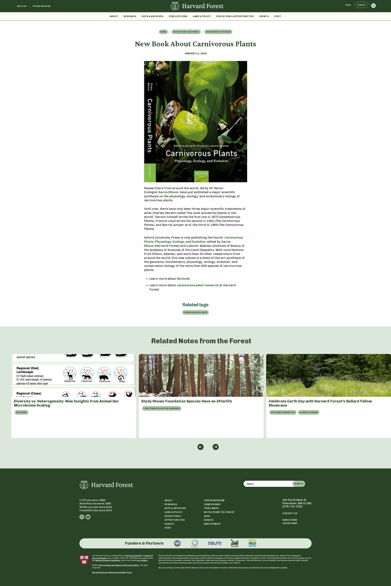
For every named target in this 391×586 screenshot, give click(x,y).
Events (264, 16)
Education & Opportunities (235, 16)
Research (130, 16)
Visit (277, 16)
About (114, 16)
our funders (142, 560)
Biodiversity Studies (218, 32)
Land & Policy (202, 16)
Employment (212, 524)
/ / (195, 31)
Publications (178, 16)
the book (183, 278)
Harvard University (134, 556)
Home (163, 32)
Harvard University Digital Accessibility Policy (112, 572)
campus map (212, 504)
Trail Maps (211, 508)
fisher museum (214, 500)
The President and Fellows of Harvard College (119, 565)
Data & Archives (152, 16)
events (169, 524)
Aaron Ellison (168, 192)
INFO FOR (22, 6)
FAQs (348, 5)
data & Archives (175, 508)
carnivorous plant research (198, 285)
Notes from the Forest (186, 32)
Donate (361, 5)
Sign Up (298, 483)
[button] (373, 6)
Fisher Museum (41, 6)
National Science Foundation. (108, 560)
